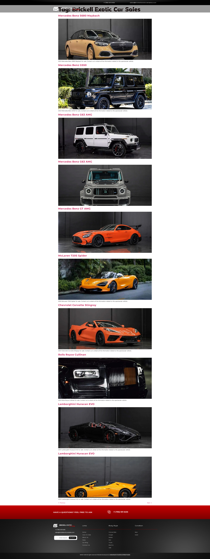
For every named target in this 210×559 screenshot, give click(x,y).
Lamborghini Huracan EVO (76, 404)
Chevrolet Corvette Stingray (77, 305)
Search (72, 538)
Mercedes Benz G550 (72, 65)
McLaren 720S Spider (72, 255)
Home (86, 8)
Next (149, 503)
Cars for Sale (109, 8)
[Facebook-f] (54, 2)
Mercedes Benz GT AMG (74, 208)
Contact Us (122, 8)
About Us (96, 8)
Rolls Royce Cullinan (72, 354)
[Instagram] (58, 2)
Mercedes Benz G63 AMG (75, 114)
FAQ (133, 8)
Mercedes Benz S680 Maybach (79, 15)
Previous (61, 503)
